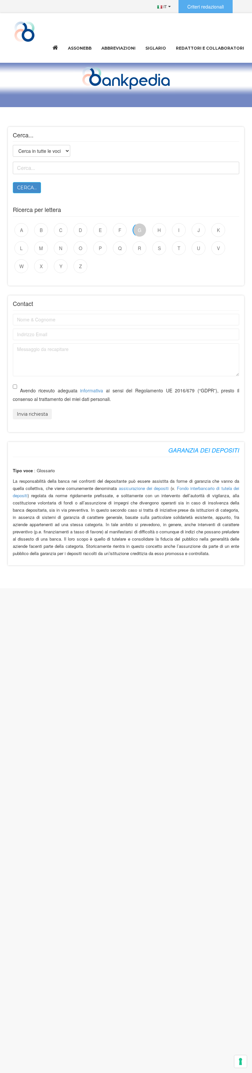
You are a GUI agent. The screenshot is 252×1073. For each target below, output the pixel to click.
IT (164, 6)
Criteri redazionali (205, 6)
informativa (91, 390)
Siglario (155, 48)
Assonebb (80, 48)
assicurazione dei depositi (144, 488)
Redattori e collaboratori (210, 48)
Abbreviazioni (118, 48)
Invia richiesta (32, 414)
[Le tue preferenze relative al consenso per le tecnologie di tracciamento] (240, 1061)
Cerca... (27, 188)
